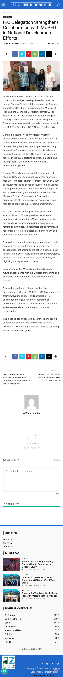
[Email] (49, 54)
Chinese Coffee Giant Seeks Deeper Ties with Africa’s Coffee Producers (41, 594)
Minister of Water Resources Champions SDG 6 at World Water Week (39, 580)
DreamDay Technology (43, 675)
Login (57, 460)
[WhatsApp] (35, 54)
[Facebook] (15, 54)
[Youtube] (57, 663)
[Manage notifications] (56, 670)
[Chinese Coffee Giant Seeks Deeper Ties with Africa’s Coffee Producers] (11, 595)
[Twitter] (22, 54)
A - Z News (15, 12)
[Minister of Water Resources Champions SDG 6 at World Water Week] (11, 580)
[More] (56, 54)
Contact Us (8, 546)
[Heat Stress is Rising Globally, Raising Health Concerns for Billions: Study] (11, 564)
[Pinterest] (29, 54)
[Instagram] (47, 663)
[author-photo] (31, 409)
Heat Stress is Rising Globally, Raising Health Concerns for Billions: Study (37, 564)
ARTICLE (25, 558)
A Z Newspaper (27, 570)
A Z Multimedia (12, 43)
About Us (7, 539)
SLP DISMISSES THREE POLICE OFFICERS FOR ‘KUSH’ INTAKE (49, 377)
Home (5, 12)
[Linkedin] (42, 54)
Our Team (8, 542)
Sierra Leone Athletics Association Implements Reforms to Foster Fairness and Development (16, 379)
